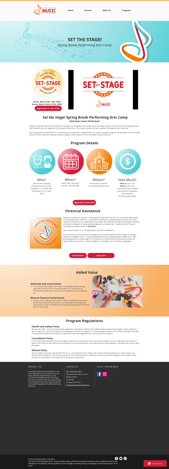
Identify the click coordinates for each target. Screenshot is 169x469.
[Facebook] (99, 374)
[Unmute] (75, 106)
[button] (117, 292)
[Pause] (71, 106)
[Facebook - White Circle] (116, 458)
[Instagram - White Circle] (125, 458)
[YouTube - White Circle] (120, 458)
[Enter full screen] (134, 106)
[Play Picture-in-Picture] (131, 106)
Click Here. (127, 241)
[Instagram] (104, 374)
